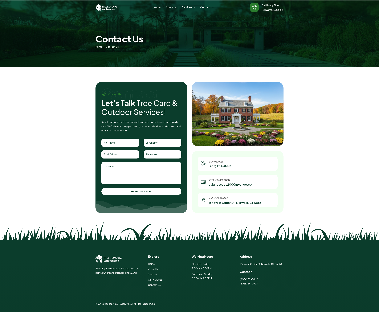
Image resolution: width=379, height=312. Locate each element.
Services (187, 7)
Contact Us (207, 7)
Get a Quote (155, 279)
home (98, 46)
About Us (171, 7)
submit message (141, 191)
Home (157, 7)
